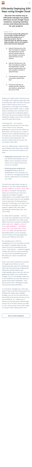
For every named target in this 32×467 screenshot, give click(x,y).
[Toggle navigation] (29, 3)
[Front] (3, 3)
